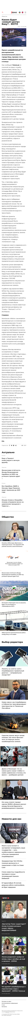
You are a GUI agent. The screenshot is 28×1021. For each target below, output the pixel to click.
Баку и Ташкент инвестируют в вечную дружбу (11, 460)
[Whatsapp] (13, 445)
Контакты (4, 1006)
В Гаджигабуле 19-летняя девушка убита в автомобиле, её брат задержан (13, 885)
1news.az (7, 1011)
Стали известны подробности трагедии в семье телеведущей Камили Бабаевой (13, 875)
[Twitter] (11, 445)
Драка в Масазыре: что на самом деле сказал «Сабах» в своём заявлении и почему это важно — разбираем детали (14, 772)
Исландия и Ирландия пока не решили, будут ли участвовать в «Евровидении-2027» (14, 604)
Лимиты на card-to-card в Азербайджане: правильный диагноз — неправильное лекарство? (13, 672)
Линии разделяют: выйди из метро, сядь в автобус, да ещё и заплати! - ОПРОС (13, 959)
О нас (3, 1004)
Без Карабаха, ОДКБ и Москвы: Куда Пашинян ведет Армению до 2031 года (11, 489)
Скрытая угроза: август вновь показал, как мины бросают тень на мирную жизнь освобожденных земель (13, 738)
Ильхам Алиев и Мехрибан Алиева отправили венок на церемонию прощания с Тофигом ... (13, 503)
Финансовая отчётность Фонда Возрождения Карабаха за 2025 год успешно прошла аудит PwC (13, 574)
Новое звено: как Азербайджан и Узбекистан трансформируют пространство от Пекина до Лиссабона (14, 705)
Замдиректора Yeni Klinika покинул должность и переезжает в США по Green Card (13, 864)
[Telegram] (15, 445)
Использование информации (10, 1003)
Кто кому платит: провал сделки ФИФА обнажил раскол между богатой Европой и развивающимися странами (14, 805)
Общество (4, 467)
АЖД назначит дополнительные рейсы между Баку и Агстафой (14, 633)
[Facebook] (9, 445)
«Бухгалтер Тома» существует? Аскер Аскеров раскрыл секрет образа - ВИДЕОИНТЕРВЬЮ (14, 927)
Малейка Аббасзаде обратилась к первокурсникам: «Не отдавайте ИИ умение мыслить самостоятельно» (13, 544)
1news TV (4, 921)
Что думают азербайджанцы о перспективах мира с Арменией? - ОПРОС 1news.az (13, 989)
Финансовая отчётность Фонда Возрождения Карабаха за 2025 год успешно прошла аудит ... (11, 474)
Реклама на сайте (6, 1001)
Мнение (3, 455)
